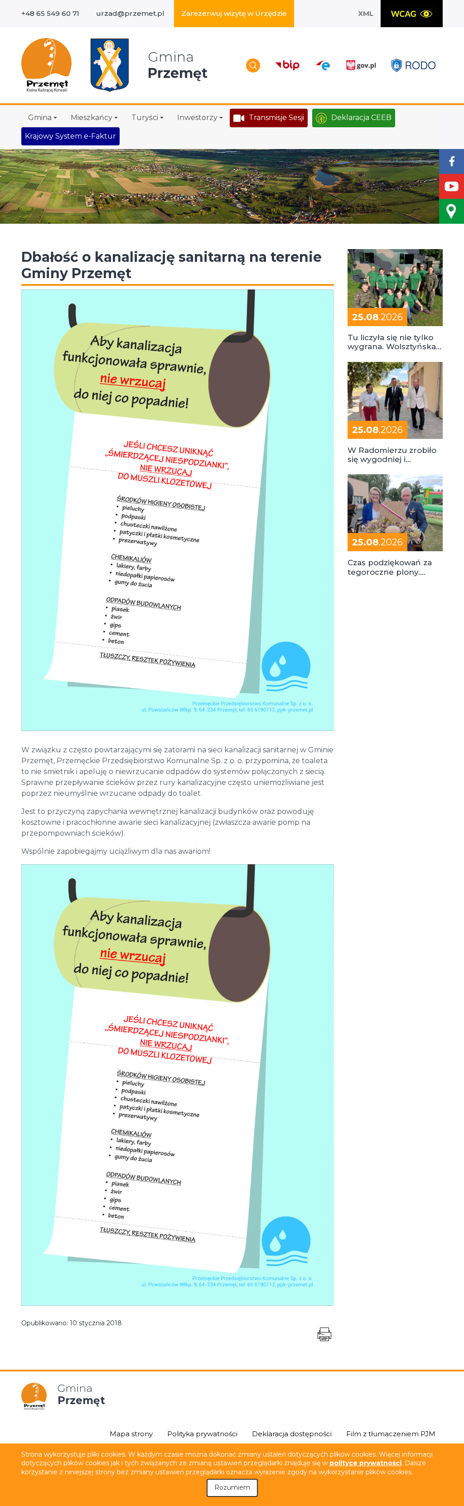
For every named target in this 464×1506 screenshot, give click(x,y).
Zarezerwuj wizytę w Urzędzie (234, 13)
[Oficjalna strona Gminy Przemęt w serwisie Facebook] (451, 161)
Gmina (40, 117)
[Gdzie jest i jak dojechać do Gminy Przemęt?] (451, 211)
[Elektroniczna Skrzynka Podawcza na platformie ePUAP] (323, 65)
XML (365, 13)
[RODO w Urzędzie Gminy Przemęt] (413, 65)
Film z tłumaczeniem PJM (390, 1433)
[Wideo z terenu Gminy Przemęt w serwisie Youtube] (451, 186)
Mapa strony (131, 1433)
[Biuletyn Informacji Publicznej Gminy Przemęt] (287, 65)
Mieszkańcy (91, 117)
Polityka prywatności (202, 1433)
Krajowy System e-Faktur (70, 136)
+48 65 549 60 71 (50, 13)
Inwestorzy (197, 117)
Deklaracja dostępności (292, 1433)
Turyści (144, 117)
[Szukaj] (253, 65)
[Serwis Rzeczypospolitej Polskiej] (361, 65)
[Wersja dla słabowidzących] (412, 13)
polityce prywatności (365, 1463)
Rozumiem (232, 1487)
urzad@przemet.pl (130, 13)
